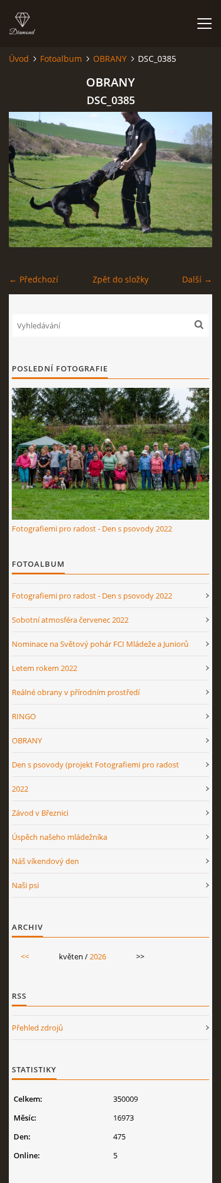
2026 (98, 956)
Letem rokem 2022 (44, 668)
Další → (197, 279)
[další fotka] (193, 179)
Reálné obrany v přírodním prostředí (76, 692)
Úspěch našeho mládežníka (59, 837)
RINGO (24, 716)
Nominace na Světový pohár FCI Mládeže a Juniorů (100, 644)
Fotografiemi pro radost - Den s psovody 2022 (92, 528)
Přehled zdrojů (37, 1027)
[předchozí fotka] (28, 179)
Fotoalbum (61, 58)
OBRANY (110, 58)
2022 (20, 788)
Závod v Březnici (40, 813)
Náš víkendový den (45, 861)
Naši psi (25, 885)
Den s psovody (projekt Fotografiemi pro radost (95, 764)
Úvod (19, 58)
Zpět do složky (121, 279)
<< (25, 956)
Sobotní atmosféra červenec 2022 (70, 619)
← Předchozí (33, 279)
